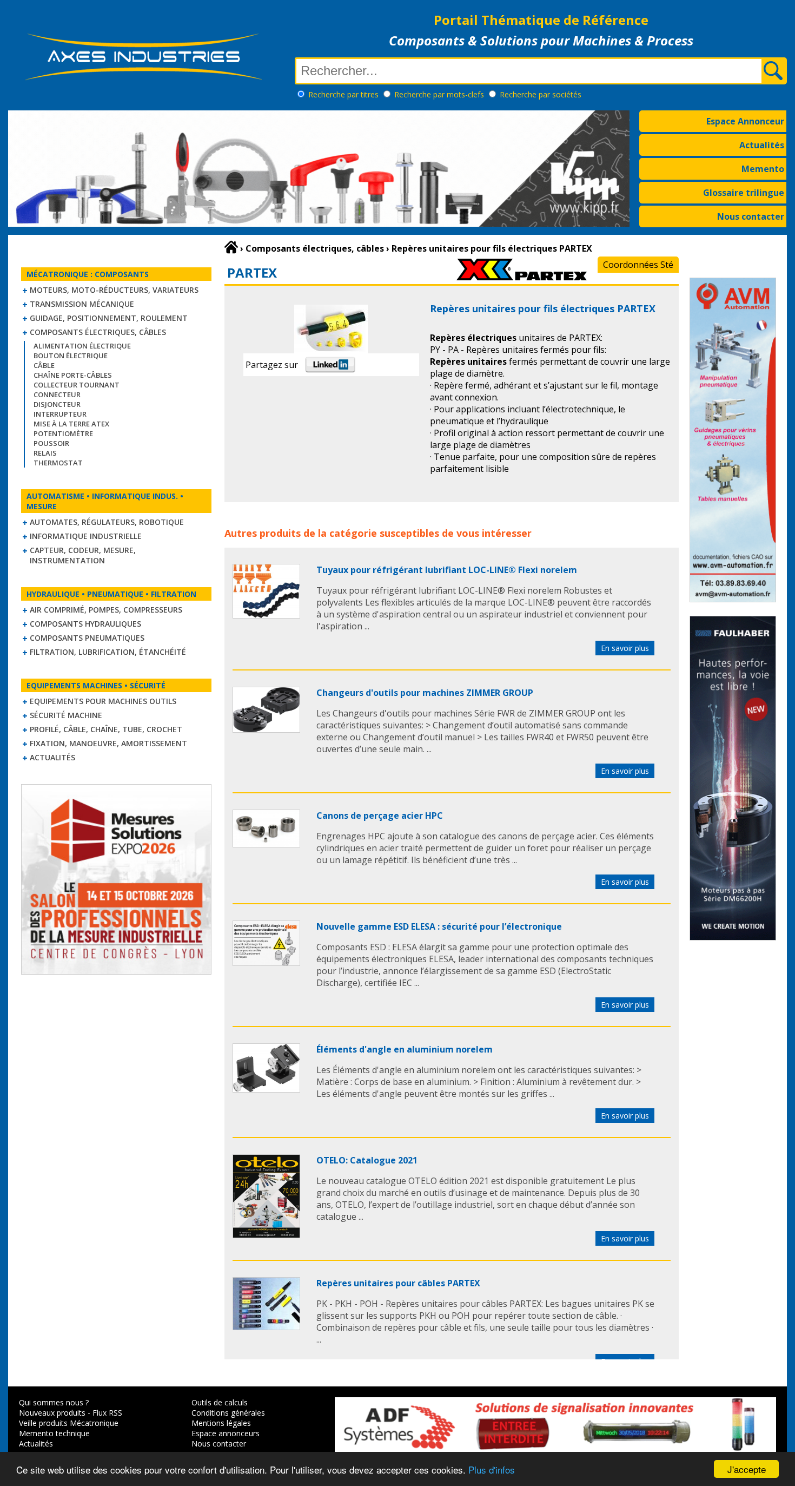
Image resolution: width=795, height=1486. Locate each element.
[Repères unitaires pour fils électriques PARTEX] (266, 615)
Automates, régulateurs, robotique (107, 522)
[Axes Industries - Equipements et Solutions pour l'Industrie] (143, 80)
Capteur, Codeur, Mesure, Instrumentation (83, 555)
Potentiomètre (63, 433)
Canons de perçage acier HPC (379, 815)
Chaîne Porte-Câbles (73, 375)
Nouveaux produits (52, 1413)
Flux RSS (107, 1413)
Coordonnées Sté (638, 265)
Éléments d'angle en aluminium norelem (404, 1049)
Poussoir (51, 443)
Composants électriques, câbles (98, 332)
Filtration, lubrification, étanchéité (108, 652)
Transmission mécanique (82, 304)
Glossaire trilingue (743, 193)
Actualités (761, 145)
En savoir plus (625, 648)
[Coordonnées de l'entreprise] (521, 277)
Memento (762, 169)
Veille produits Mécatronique (68, 1423)
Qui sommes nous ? (54, 1402)
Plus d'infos (491, 1469)
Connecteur (57, 394)
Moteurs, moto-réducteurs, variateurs (114, 290)
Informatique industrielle (86, 536)
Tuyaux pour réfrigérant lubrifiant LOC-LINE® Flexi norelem (446, 570)
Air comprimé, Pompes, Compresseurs (106, 609)
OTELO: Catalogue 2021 (367, 1160)
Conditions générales (228, 1413)
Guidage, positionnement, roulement (109, 318)
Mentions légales (221, 1423)
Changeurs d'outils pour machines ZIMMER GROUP (424, 693)
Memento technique (54, 1433)
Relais (45, 453)
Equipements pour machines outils (103, 701)
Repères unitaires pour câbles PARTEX (398, 1283)
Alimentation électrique (82, 346)
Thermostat (58, 463)
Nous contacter (750, 216)
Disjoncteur (57, 404)
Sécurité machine (66, 715)
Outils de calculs (219, 1402)
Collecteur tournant (77, 385)
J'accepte (746, 1469)
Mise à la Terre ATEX (71, 424)
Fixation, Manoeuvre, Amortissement (108, 743)
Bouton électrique (71, 355)
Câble (44, 365)
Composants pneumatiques (87, 638)
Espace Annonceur (745, 121)
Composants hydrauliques (85, 624)
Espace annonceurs (225, 1433)
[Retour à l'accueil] (231, 247)
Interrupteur (60, 414)
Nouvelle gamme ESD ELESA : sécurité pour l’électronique (439, 926)
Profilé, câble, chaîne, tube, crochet (106, 729)
